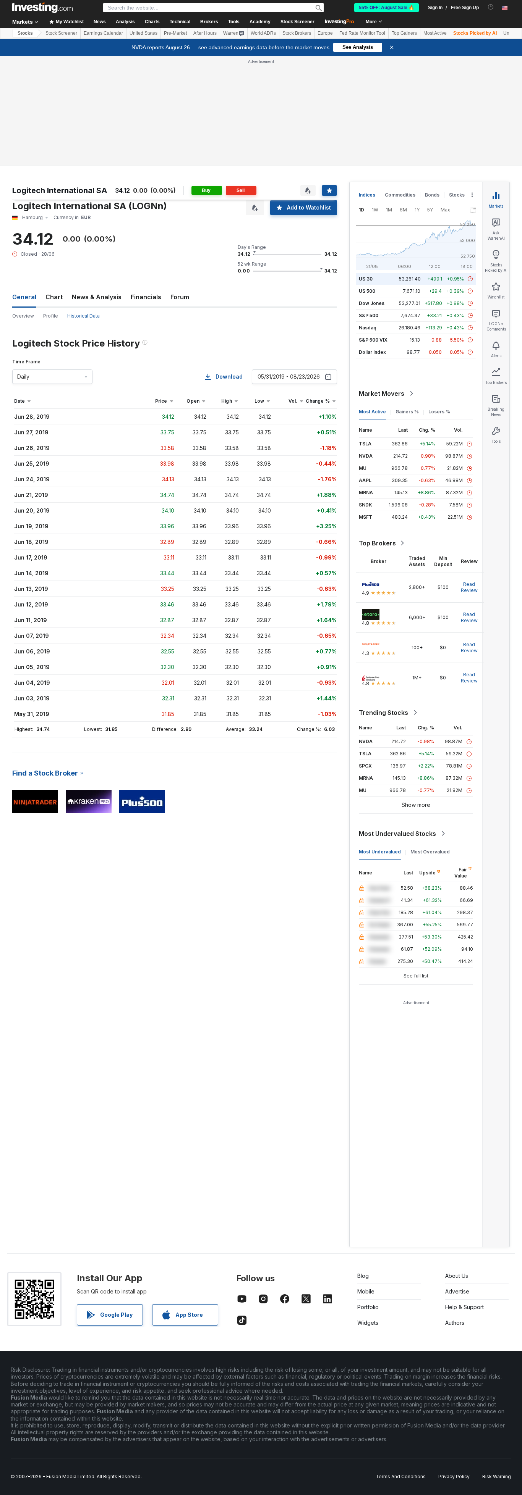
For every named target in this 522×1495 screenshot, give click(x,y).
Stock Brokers (296, 33)
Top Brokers (377, 543)
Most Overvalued (430, 852)
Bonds (432, 195)
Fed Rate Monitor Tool (362, 33)
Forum (179, 297)
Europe (325, 33)
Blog (363, 1275)
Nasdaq (367, 328)
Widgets (367, 1322)
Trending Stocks (383, 712)
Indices (367, 195)
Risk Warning (496, 1476)
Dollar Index (372, 352)
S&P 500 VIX (373, 340)
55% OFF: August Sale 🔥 (386, 7)
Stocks (25, 33)
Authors (454, 1322)
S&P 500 (368, 315)
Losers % (439, 411)
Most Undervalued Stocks (397, 833)
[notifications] (490, 7)
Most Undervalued (380, 852)
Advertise (457, 1291)
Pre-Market (175, 33)
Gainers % (407, 411)
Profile (50, 316)
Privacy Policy (454, 1476)
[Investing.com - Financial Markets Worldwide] (42, 7)
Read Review (469, 587)
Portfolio (368, 1307)
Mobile (365, 1291)
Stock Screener (297, 21)
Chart (54, 297)
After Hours (205, 33)
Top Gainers (404, 33)
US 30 (366, 279)
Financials (146, 297)
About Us (456, 1275)
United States (143, 33)
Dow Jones (371, 303)
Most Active (435, 33)
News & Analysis (97, 297)
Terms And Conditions (401, 1476)
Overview (23, 316)
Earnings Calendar (103, 33)
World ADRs (263, 33)
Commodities (400, 195)
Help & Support (464, 1307)
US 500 (367, 291)
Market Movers (381, 393)
